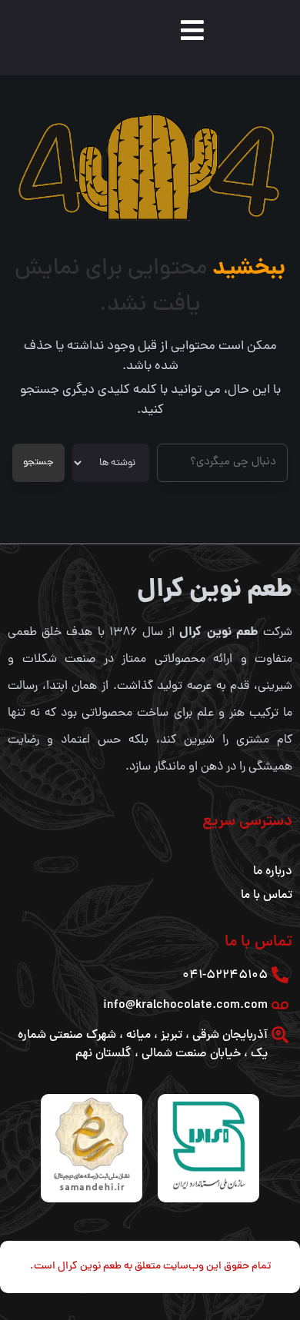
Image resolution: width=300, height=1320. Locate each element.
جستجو (38, 462)
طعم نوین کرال (214, 590)
